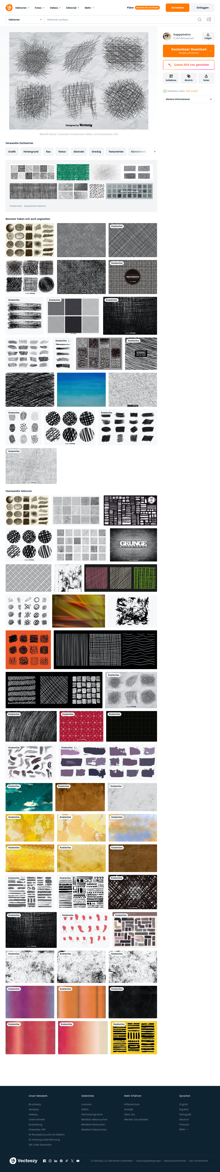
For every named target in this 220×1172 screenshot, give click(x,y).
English (183, 1104)
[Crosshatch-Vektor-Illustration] (81, 277)
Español (184, 1109)
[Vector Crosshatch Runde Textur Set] (69, 427)
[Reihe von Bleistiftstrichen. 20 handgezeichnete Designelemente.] (28, 354)
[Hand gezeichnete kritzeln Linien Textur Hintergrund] (141, 354)
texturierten (116, 151)
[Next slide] (151, 151)
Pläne (130, 7)
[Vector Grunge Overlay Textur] (133, 390)
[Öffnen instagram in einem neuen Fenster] (50, 1160)
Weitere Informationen (178, 99)
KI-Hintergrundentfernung (44, 1139)
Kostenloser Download (188, 51)
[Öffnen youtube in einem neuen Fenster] (78, 1160)
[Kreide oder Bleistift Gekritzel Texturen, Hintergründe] (28, 649)
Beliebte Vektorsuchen (94, 1119)
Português (185, 1114)
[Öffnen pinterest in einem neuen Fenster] (61, 1160)
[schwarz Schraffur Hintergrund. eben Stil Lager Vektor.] (131, 726)
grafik (12, 151)
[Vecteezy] (9, 7)
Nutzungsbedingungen (149, 1160)
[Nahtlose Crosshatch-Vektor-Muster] (73, 316)
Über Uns (129, 1114)
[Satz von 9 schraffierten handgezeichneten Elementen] (23, 427)
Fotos (38, 7)
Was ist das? (192, 91)
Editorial (71, 7)
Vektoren (20, 7)
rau (48, 151)
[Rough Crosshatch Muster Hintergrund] (133, 277)
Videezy (33, 1114)
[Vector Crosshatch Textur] (130, 316)
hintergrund (30, 151)
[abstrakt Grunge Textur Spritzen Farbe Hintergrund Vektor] (78, 611)
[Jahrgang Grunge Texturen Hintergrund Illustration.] (30, 1002)
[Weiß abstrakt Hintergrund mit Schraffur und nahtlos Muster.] (28, 578)
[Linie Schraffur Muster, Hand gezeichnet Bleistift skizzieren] (76, 510)
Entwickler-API (37, 1129)
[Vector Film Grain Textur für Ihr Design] (31, 466)
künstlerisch (138, 151)
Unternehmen (37, 1119)
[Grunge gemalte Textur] (81, 390)
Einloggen (203, 7)
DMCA (85, 1109)
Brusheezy (35, 1104)
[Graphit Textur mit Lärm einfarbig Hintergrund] (31, 726)
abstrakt (79, 151)
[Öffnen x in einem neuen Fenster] (72, 1160)
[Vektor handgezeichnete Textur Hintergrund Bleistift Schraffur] (24, 316)
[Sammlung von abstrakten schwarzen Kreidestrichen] (127, 427)
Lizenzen (86, 1104)
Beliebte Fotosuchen (93, 1124)
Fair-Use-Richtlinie (198, 1160)
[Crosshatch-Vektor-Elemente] (30, 277)
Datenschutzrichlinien (175, 1160)
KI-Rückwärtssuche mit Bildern (47, 1134)
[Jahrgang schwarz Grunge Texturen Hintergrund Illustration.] (133, 1002)
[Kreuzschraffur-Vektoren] (30, 240)
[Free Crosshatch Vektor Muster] (133, 240)
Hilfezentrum (131, 1104)
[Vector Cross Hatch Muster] (81, 240)
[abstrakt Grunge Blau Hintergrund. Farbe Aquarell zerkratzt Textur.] (29, 797)
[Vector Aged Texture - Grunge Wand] (133, 544)
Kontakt (128, 1109)
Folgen (208, 38)
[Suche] (200, 19)
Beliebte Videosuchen (94, 1129)
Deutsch (184, 1119)
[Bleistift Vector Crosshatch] (131, 690)
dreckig (96, 151)
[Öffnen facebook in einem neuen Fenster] (44, 1160)
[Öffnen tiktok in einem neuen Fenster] (66, 1160)
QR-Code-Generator (40, 1144)
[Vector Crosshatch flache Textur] (132, 892)
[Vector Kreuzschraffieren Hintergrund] (30, 390)
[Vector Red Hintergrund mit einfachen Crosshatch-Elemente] (81, 726)
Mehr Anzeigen (130, 191)
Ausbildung (35, 1124)
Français (184, 1124)
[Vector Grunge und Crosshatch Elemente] (99, 354)
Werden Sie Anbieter (136, 1119)
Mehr (88, 7)
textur (62, 151)
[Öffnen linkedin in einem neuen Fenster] (55, 1160)
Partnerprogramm (92, 1114)
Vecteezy (34, 1109)
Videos (54, 7)
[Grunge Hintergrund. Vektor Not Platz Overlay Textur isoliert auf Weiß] (132, 611)
